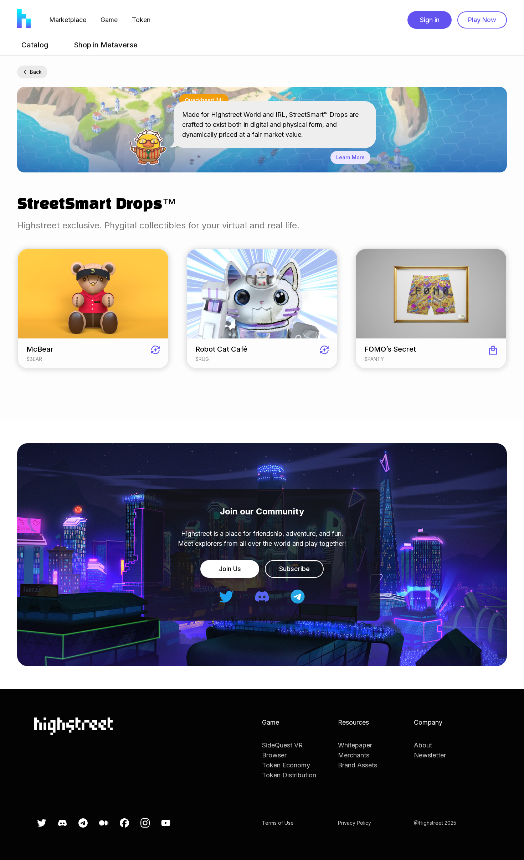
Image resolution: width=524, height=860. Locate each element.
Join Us (230, 569)
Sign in (430, 20)
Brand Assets (357, 765)
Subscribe (294, 569)
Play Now (482, 20)
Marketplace (67, 20)
